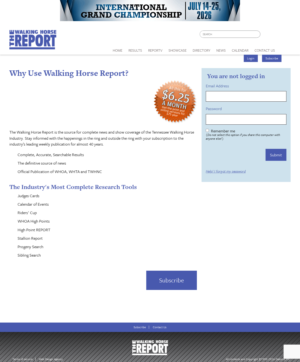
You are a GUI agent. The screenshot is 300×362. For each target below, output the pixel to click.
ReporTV (155, 50)
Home (117, 50)
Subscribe (272, 58)
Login (250, 58)
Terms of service (22, 359)
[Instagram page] (284, 35)
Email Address (218, 86)
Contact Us (159, 327)
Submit (276, 155)
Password (214, 109)
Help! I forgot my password (226, 171)
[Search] (257, 34)
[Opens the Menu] (284, 49)
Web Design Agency (51, 359)
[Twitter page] (275, 35)
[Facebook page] (266, 35)
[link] (117, 49)
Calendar (240, 50)
